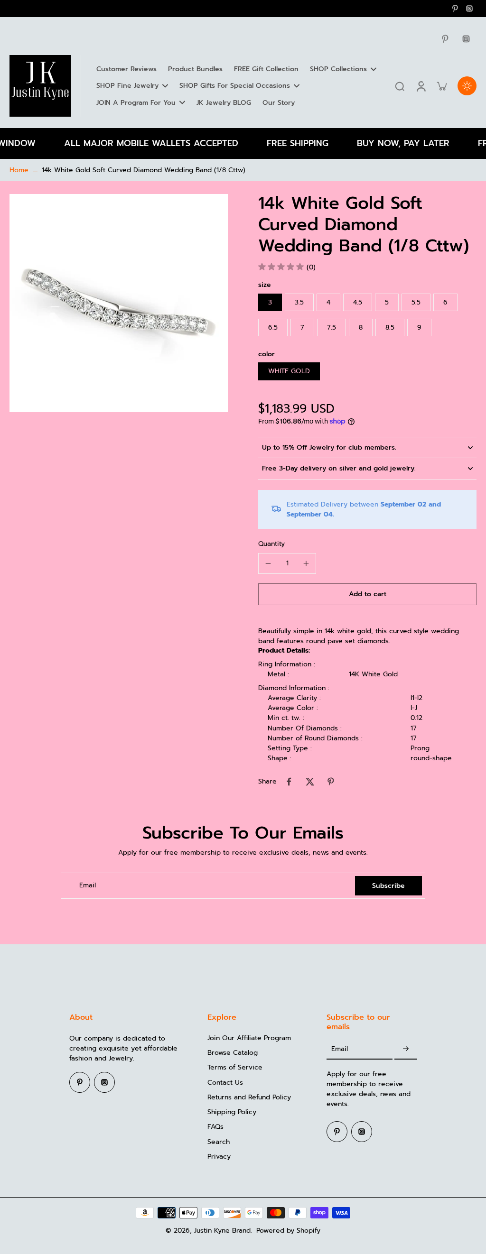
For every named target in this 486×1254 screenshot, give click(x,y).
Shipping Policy (231, 1111)
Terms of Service (234, 1067)
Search (218, 1141)
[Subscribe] (405, 1049)
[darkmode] (467, 85)
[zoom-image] (118, 303)
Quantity (271, 544)
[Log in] (420, 86)
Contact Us (225, 1082)
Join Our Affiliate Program (249, 1037)
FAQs (215, 1126)
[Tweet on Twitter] (309, 781)
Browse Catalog (232, 1052)
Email (87, 885)
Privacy (219, 1156)
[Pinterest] (455, 8)
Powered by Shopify (288, 1231)
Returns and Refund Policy (249, 1097)
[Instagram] (469, 8)
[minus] (268, 563)
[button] (367, 594)
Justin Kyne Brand (222, 1231)
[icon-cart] (441, 85)
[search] (399, 85)
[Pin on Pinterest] (330, 781)
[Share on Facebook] (289, 781)
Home (18, 170)
